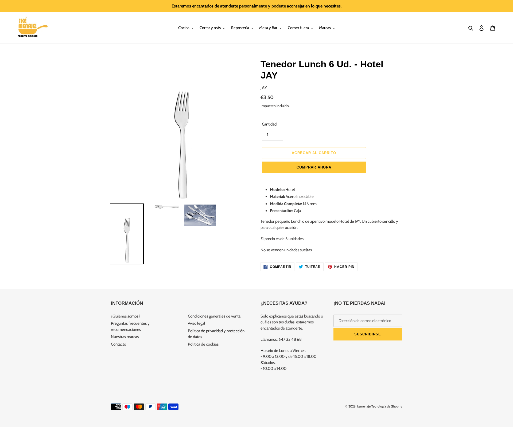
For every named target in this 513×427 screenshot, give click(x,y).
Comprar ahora (314, 167)
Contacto (118, 344)
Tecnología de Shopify (386, 406)
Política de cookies (203, 344)
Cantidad (269, 124)
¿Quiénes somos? (125, 316)
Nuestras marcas (125, 336)
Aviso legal (196, 323)
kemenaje (364, 406)
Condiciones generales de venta (214, 316)
